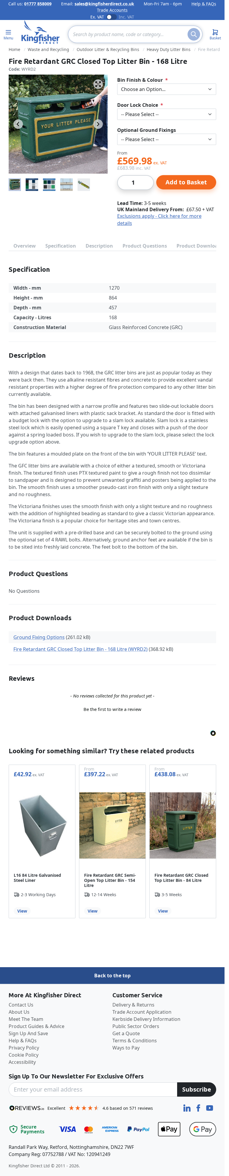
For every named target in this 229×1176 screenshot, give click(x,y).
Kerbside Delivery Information (146, 1019)
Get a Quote (126, 1033)
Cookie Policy (23, 1055)
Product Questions (145, 246)
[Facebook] (199, 1107)
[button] (112, 708)
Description (99, 246)
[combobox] (135, 34)
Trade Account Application (141, 1012)
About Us (19, 1012)
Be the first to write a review (112, 709)
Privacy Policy (24, 1047)
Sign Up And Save (28, 1033)
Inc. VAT (126, 17)
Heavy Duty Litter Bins (169, 49)
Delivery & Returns (133, 1004)
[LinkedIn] (187, 1107)
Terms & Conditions (134, 1040)
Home (14, 49)
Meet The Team (26, 1019)
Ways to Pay (126, 1047)
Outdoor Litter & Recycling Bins (108, 49)
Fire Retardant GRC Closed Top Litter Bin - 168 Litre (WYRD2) (80, 649)
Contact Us (21, 1004)
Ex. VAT (97, 17)
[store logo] (40, 32)
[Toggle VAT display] (111, 17)
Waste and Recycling (48, 49)
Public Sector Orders (135, 1026)
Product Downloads (200, 246)
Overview (24, 246)
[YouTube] (209, 1107)
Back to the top (112, 975)
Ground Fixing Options (39, 637)
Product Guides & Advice (36, 1026)
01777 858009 (38, 4)
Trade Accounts (112, 10)
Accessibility (22, 1062)
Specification (60, 246)
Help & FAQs (203, 4)
